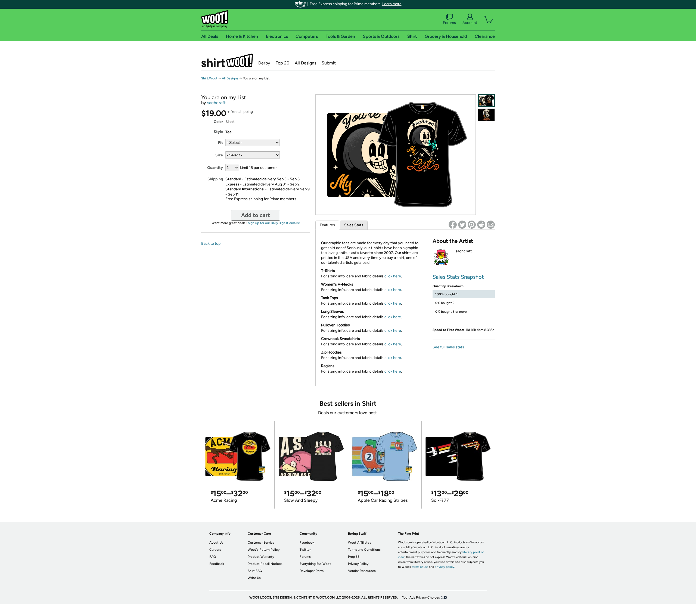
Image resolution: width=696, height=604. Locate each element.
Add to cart (255, 215)
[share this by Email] (491, 225)
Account (469, 22)
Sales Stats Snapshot (458, 277)
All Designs (305, 63)
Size (219, 155)
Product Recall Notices (265, 564)
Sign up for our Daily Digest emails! (274, 223)
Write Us (254, 578)
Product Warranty (261, 557)
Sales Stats (353, 225)
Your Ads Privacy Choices (421, 597)
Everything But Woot (315, 564)
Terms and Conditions (364, 550)
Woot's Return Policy (263, 550)
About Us (216, 542)
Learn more (392, 4)
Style (218, 131)
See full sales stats (448, 347)
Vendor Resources (362, 571)
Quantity (215, 167)
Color (218, 121)
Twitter (305, 550)
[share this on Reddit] (481, 225)
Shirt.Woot (227, 60)
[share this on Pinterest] (472, 225)
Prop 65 (353, 557)
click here (392, 276)
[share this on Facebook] (453, 225)
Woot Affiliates (359, 542)
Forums (449, 22)
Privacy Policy (358, 564)
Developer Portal (312, 571)
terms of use (420, 567)
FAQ (212, 557)
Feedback (216, 564)
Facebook (307, 542)
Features (327, 225)
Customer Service (261, 542)
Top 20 (282, 63)
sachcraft (216, 102)
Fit (220, 142)
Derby (264, 63)
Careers (215, 550)
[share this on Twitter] (462, 225)
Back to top (210, 243)
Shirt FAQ (255, 571)
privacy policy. (445, 567)
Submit (329, 63)
